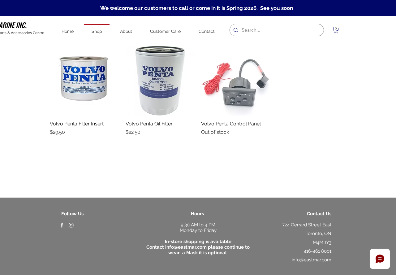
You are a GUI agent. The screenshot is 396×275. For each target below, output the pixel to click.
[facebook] (62, 225)
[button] (336, 30)
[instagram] (71, 225)
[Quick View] (84, 81)
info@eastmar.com (186, 247)
